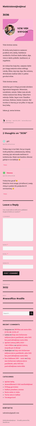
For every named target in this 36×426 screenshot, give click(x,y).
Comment (6, 216)
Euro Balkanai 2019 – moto (14, 358)
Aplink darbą (9, 382)
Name (5, 245)
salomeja (8, 120)
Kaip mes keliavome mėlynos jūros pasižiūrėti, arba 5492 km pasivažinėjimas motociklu (18, 337)
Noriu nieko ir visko (12, 392)
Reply (5, 165)
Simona (10, 173)
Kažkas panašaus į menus (14, 389)
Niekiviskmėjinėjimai (14, 6)
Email (5, 254)
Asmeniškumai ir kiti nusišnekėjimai (18, 384)
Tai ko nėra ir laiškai (12, 395)
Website (6, 263)
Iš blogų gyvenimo (11, 387)
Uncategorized (10, 397)
